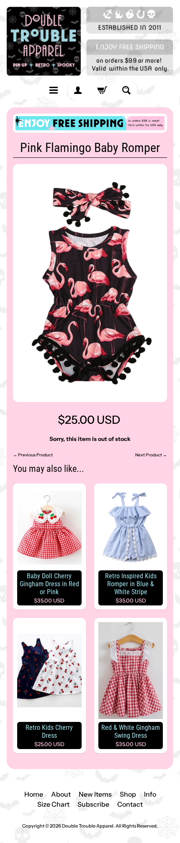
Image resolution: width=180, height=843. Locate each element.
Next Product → (151, 455)
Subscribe (93, 804)
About (61, 794)
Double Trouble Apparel (87, 826)
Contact (130, 804)
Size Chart (53, 804)
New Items (95, 794)
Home (33, 794)
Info (150, 794)
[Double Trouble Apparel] (90, 41)
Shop (128, 794)
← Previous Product (33, 455)
